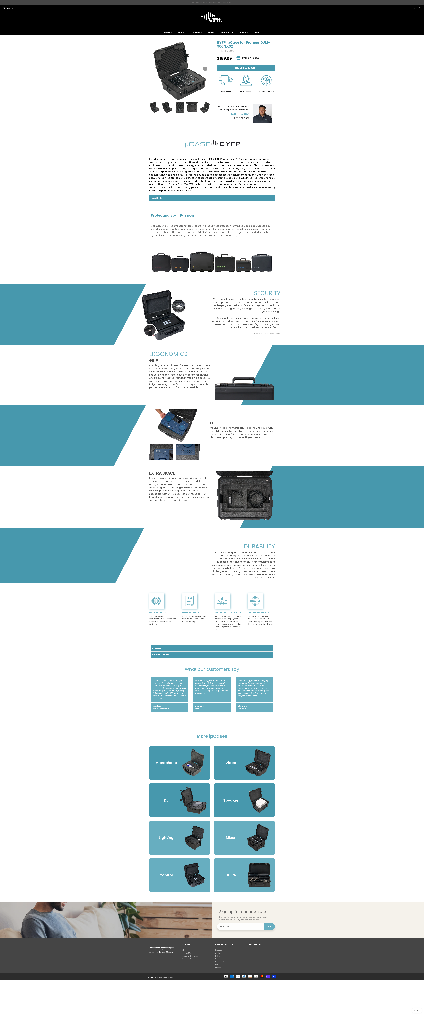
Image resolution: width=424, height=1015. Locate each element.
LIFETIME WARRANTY (258, 612)
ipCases (166, 32)
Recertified (227, 32)
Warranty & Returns (190, 956)
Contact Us (186, 953)
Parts (243, 32)
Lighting (196, 32)
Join (269, 927)
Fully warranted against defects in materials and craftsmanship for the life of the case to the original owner (261, 620)
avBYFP (155, 977)
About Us (185, 950)
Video (211, 32)
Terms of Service (189, 959)
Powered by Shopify (166, 977)
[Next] (205, 69)
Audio (181, 32)
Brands (258, 32)
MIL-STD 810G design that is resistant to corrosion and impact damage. (194, 619)
